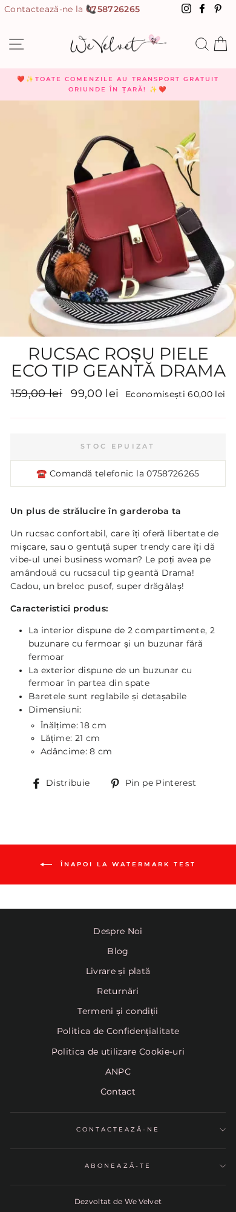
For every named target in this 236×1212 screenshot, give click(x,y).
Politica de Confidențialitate (118, 1031)
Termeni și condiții (117, 1011)
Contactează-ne (118, 1129)
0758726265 (113, 9)
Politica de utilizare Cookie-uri (118, 1051)
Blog (117, 951)
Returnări (118, 991)
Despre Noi (117, 931)
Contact (118, 1091)
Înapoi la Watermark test (126, 864)
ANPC (118, 1071)
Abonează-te (118, 1166)
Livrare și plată (118, 971)
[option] (118, 84)
